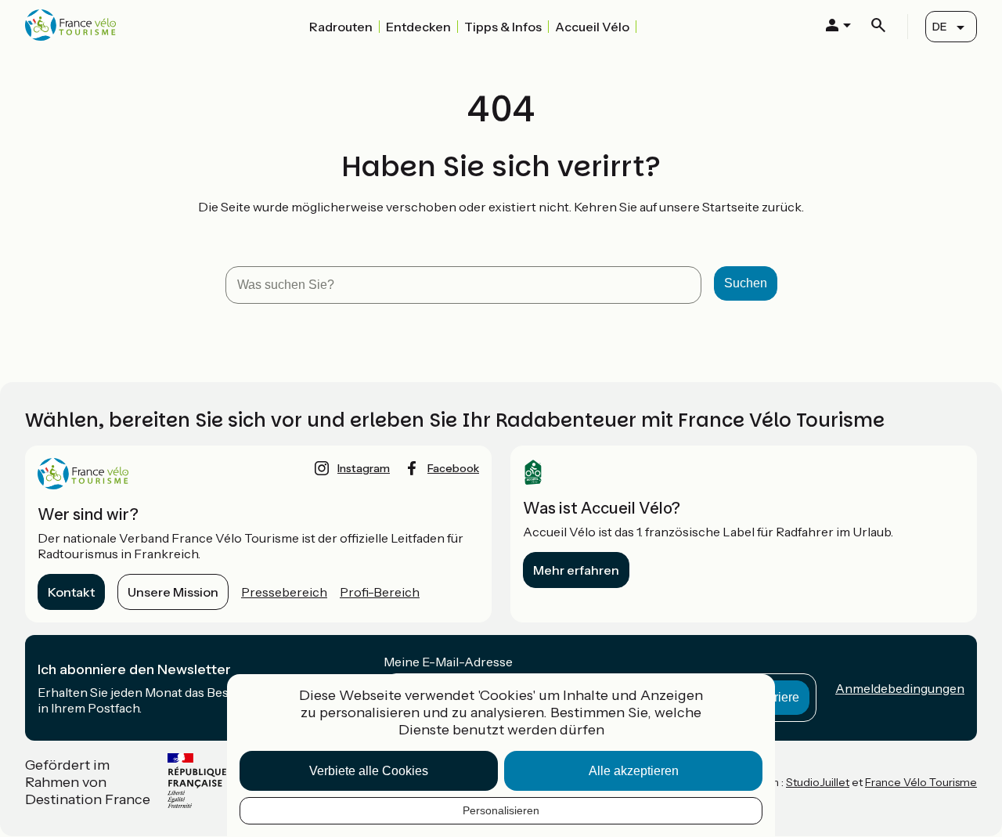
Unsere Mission (173, 592)
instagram (363, 468)
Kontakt (71, 592)
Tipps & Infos (503, 26)
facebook (453, 468)
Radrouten (341, 26)
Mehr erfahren (576, 570)
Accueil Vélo (592, 26)
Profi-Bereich (380, 592)
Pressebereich (284, 592)
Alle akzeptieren (634, 770)
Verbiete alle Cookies (368, 770)
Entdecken (418, 26)
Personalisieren (501, 810)
